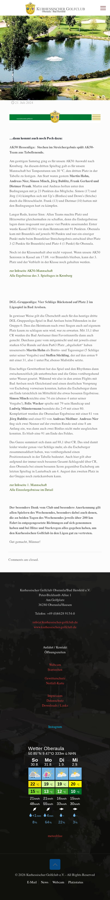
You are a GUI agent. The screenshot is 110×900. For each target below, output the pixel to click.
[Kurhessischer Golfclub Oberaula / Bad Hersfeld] (55, 7)
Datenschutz (55, 700)
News (44, 882)
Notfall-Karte (55, 683)
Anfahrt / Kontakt (55, 647)
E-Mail (32, 882)
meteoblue (55, 835)
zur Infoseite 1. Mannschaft (28, 484)
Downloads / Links (55, 705)
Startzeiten (55, 669)
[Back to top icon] (55, 864)
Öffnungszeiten (55, 652)
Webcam (55, 664)
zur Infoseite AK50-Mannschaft (31, 270)
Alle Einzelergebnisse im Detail (31, 489)
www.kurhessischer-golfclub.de (55, 627)
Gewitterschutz (55, 678)
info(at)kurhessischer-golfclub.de (55, 622)
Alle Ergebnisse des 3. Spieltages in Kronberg (40, 275)
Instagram (55, 726)
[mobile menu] (103, 7)
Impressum (55, 695)
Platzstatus (75, 882)
